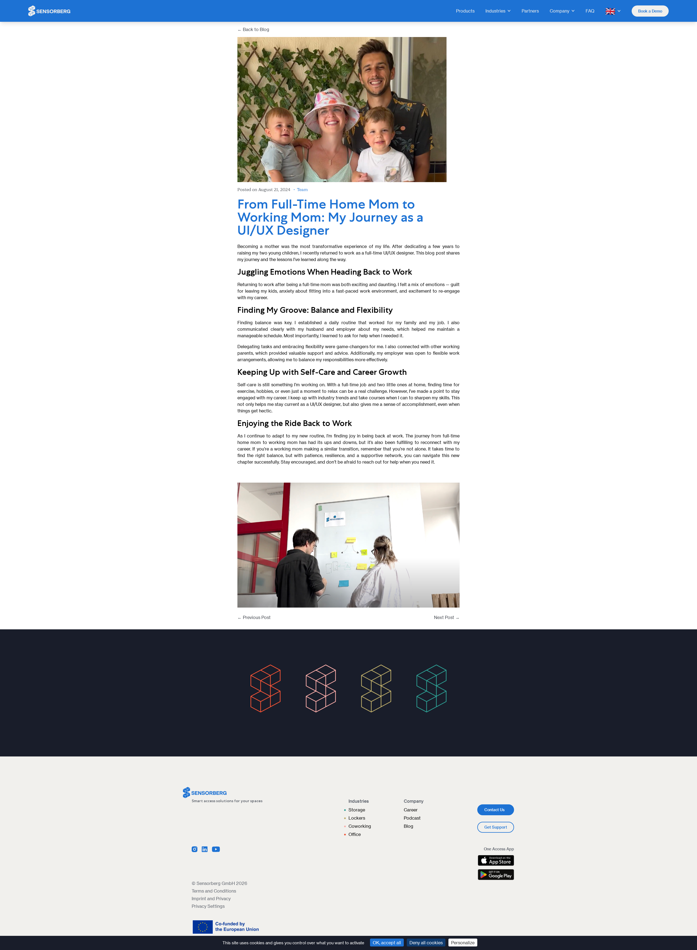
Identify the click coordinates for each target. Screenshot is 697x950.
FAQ (590, 10)
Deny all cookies (426, 942)
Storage (356, 809)
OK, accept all (387, 942)
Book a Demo (650, 11)
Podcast (412, 817)
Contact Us (494, 809)
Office (354, 834)
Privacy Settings (208, 906)
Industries (495, 10)
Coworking (359, 826)
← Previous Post (254, 617)
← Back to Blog (253, 29)
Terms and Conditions (214, 890)
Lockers (356, 817)
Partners (530, 10)
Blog (408, 826)
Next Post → (447, 617)
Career (411, 809)
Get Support (495, 827)
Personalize (463, 942)
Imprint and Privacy (211, 898)
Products (465, 10)
